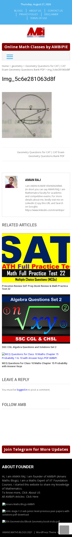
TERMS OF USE (38, 18)
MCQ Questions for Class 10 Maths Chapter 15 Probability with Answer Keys (34, 365)
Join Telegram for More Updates (36, 449)
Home (5, 66)
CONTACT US (55, 10)
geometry (17, 66)
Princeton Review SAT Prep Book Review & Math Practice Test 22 (35, 287)
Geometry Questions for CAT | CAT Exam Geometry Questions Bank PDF (34, 67)
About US (34, 492)
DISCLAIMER (51, 14)
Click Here (32, 496)
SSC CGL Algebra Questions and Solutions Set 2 (29, 347)
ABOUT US (35, 10)
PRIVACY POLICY (28, 14)
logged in (22, 389)
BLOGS (18, 10)
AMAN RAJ (33, 180)
